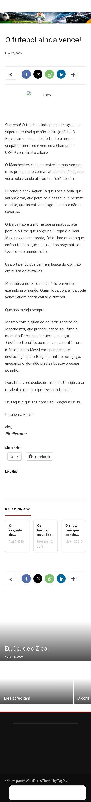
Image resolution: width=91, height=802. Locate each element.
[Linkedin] (61, 75)
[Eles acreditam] (36, 683)
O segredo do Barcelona (15, 530)
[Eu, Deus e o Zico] (45, 628)
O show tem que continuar (72, 530)
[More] (73, 75)
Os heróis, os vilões (44, 530)
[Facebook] (26, 75)
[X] (38, 75)
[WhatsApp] (49, 75)
